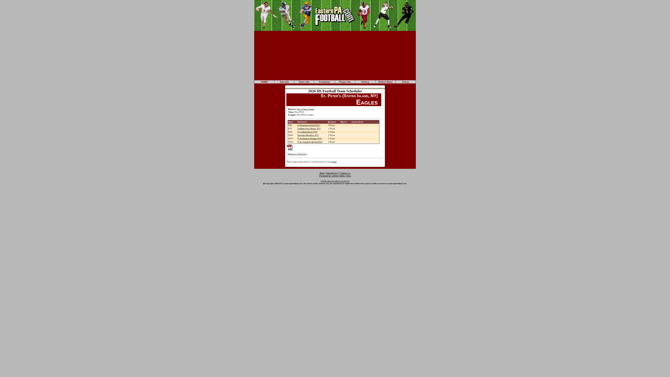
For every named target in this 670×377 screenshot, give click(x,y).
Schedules (324, 82)
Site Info (284, 82)
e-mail (334, 161)
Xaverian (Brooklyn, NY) (308, 135)
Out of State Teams (305, 109)
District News (385, 82)
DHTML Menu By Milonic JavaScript (335, 181)
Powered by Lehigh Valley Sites (335, 176)
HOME (264, 82)
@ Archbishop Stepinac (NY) (309, 138)
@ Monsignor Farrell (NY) (308, 125)
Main (322, 173)
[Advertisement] (335, 55)
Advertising (332, 173)
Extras (405, 82)
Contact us (345, 173)
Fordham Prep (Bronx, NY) (309, 128)
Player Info (345, 82)
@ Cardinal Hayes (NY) (307, 132)
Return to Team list (297, 154)
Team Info (304, 82)
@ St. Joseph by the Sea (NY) (309, 142)
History (365, 82)
